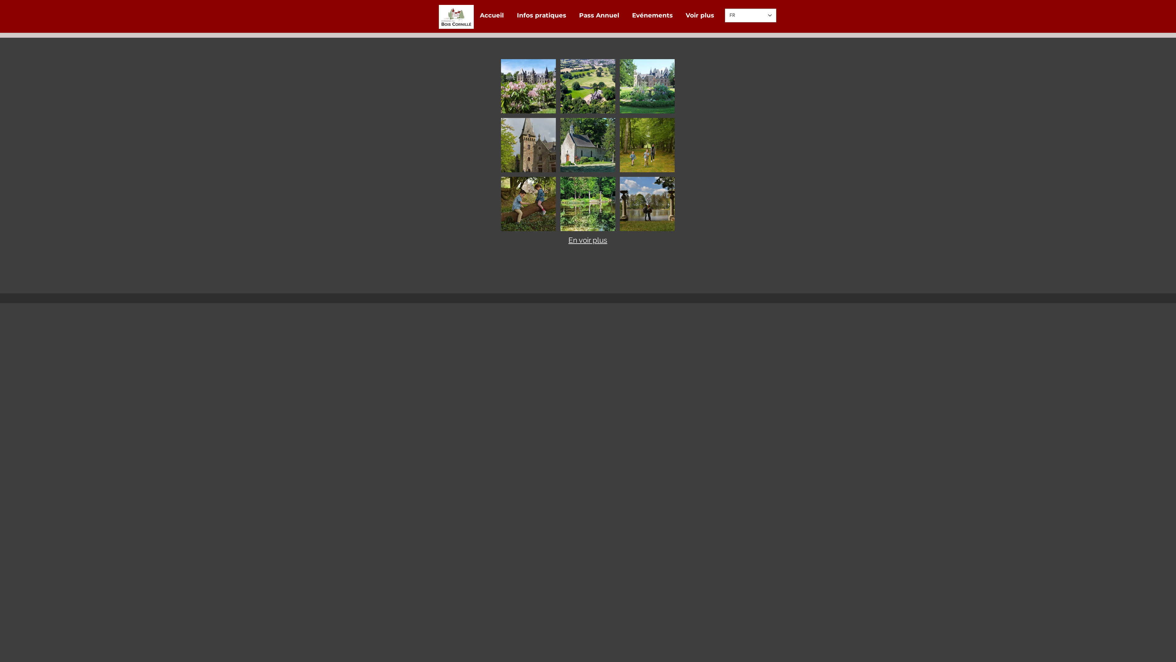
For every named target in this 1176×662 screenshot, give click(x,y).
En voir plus (587, 240)
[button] (528, 86)
